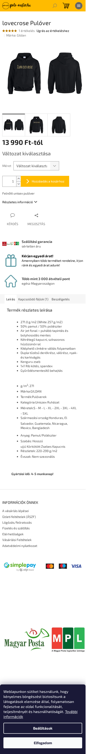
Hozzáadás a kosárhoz (48, 181)
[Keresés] (54, 5)
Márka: (16, 35)
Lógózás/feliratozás (17, 522)
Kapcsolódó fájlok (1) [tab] (33, 299)
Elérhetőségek (13, 534)
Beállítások (42, 728)
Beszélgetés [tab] (61, 299)
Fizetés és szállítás (16, 528)
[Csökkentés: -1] (18, 184)
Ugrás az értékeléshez (53, 31)
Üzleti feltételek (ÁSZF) (19, 517)
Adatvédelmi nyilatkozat (19, 546)
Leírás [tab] (10, 299)
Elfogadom (43, 743)
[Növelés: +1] (18, 178)
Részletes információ (17, 202)
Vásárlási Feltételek (16, 540)
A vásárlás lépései (15, 511)
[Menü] (78, 5)
